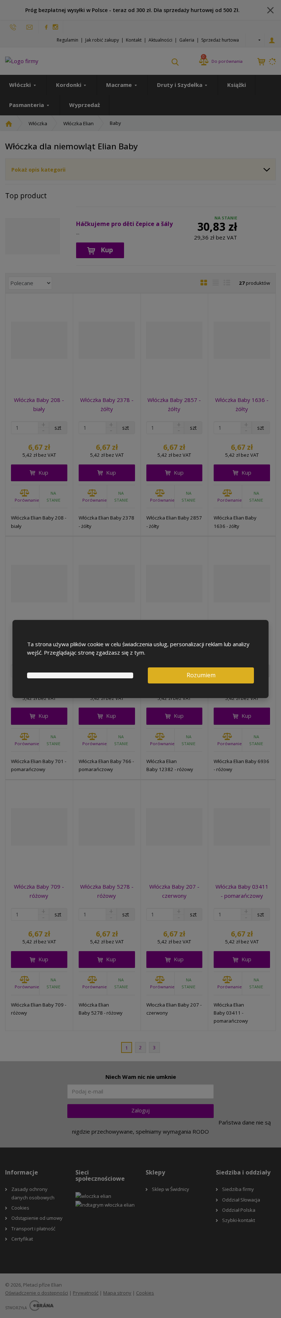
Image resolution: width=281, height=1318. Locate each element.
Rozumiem (201, 675)
